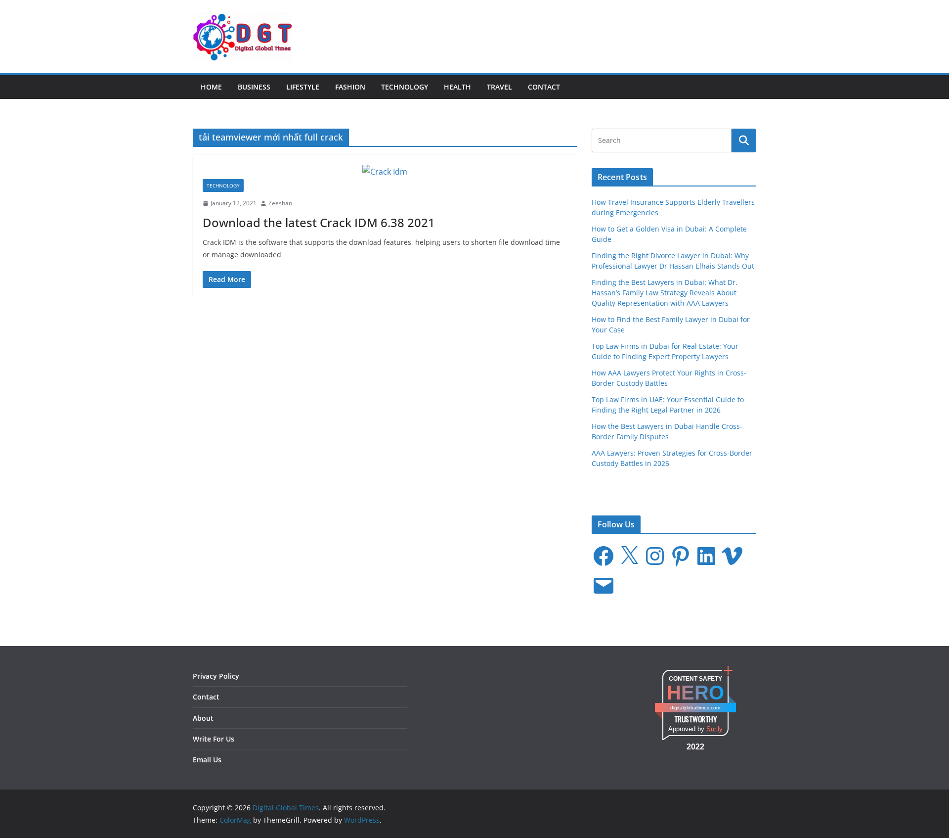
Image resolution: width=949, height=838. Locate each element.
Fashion (350, 87)
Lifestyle (302, 87)
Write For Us (213, 739)
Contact (544, 87)
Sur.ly (714, 729)
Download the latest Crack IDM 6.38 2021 (319, 222)
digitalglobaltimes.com (695, 707)
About (203, 718)
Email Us (207, 759)
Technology (404, 87)
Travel (499, 87)
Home (211, 87)
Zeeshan (280, 203)
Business (254, 87)
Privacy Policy (216, 676)
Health (457, 87)
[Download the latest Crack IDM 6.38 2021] (385, 172)
